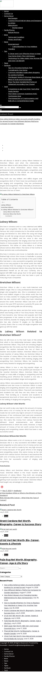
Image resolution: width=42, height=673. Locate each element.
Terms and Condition (16, 37)
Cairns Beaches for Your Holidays (24, 46)
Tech (6, 87)
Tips (5, 51)
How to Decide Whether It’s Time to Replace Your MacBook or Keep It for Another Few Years (22, 605)
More (6, 35)
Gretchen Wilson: (7, 207)
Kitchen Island (17, 28)
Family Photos (9, 30)
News (6, 42)
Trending (11, 49)
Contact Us (8, 13)
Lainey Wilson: (6, 205)
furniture (7, 65)
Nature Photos (13, 32)
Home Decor (9, 16)
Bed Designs (12, 18)
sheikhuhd (17, 491)
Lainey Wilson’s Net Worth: (11, 212)
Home (6, 11)
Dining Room (13, 25)
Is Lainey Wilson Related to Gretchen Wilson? (17, 210)
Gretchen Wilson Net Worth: (12, 214)
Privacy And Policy (15, 39)
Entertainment (13, 44)
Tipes (6, 63)
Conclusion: (8, 216)
